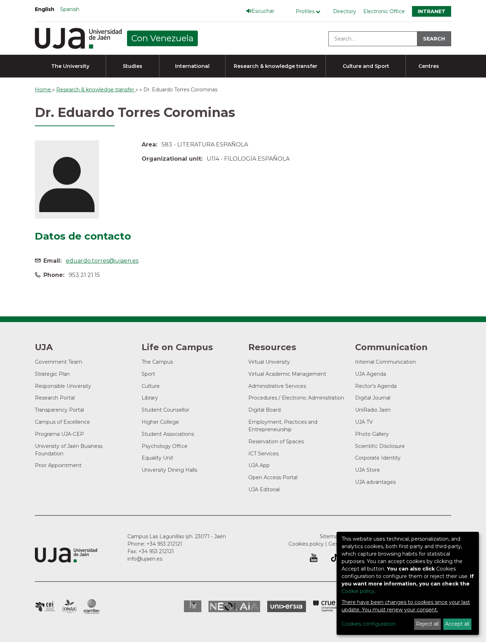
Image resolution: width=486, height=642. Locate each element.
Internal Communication (385, 362)
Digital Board (264, 410)
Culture (151, 386)
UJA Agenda (370, 374)
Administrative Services (277, 386)
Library (150, 398)
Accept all (457, 624)
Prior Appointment (58, 465)
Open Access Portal (272, 477)
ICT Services (263, 453)
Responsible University (63, 386)
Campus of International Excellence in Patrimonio (45, 606)
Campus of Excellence (62, 422)
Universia (286, 606)
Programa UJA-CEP (59, 434)
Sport (148, 374)
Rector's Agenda (376, 386)
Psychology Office (164, 446)
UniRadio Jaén (373, 410)
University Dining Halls (169, 470)
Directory (344, 11)
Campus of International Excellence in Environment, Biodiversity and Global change (92, 606)
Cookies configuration (369, 624)
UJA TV (364, 422)
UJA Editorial (264, 489)
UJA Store (367, 470)
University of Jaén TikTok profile (334, 557)
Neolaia (234, 606)
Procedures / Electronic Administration (296, 398)
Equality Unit (157, 458)
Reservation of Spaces (276, 441)
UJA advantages (375, 482)
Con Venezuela (162, 38)
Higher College (160, 422)
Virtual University (269, 362)
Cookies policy (306, 544)
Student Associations (168, 434)
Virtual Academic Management (287, 374)
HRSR (192, 606)
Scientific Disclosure (380, 446)
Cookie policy (358, 591)
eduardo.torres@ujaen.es (102, 260)
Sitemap (330, 536)
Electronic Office (384, 11)
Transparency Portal (59, 410)
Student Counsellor (165, 410)
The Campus (157, 362)
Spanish (69, 9)
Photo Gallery (372, 434)
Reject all (427, 624)
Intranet (431, 11)
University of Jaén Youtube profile (313, 557)
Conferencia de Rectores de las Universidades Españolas (325, 606)
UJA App (259, 465)
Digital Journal (372, 398)
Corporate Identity (378, 458)
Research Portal (55, 398)
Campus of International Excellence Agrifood (69, 606)
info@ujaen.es (144, 559)
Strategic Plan (52, 374)
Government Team (58, 362)
